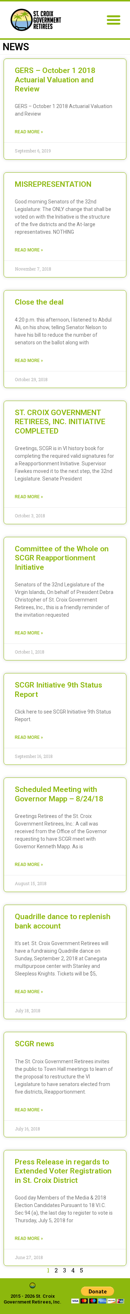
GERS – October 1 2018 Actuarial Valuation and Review (55, 79)
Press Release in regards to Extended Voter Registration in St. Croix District (63, 1171)
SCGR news (34, 1043)
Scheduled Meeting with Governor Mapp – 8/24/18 (59, 794)
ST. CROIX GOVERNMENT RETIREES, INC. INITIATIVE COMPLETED (60, 421)
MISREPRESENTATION (53, 184)
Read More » (29, 131)
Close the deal (39, 302)
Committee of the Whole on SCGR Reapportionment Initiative (62, 557)
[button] (114, 20)
